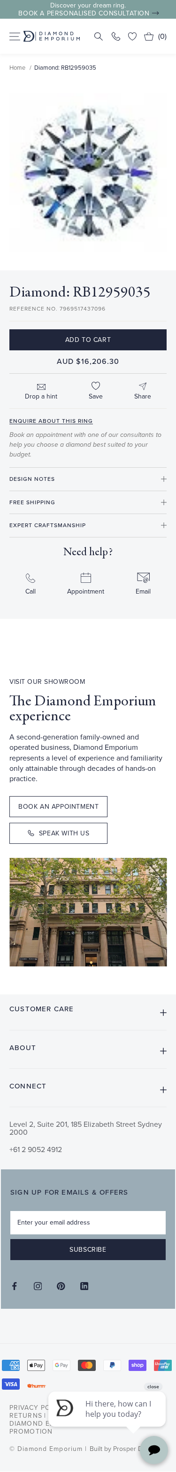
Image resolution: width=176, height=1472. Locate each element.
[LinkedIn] (84, 1286)
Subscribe (87, 1249)
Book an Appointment (58, 807)
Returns (25, 1416)
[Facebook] (14, 1286)
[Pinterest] (61, 1286)
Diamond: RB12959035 (65, 67)
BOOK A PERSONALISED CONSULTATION (83, 13)
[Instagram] (38, 1286)
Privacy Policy (37, 1408)
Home (17, 67)
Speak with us (64, 833)
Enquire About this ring (51, 421)
